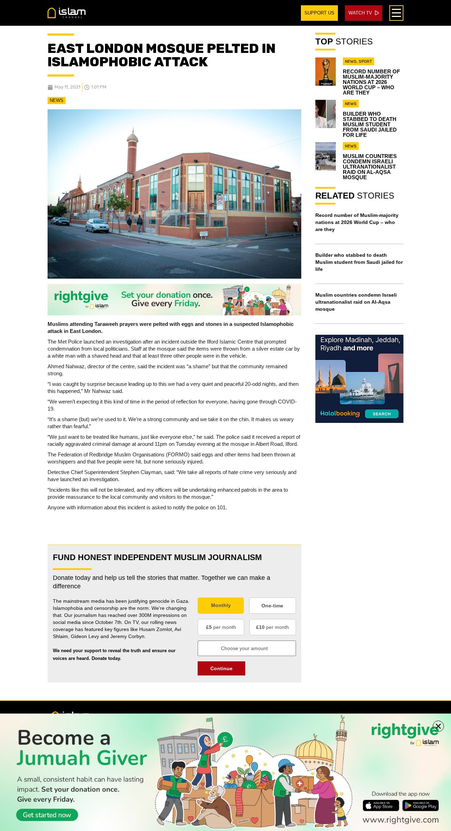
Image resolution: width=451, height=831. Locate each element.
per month (221, 627)
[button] (438, 726)
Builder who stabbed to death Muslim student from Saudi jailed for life (370, 124)
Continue (221, 668)
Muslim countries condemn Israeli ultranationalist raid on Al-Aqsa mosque (370, 166)
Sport (365, 61)
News (56, 100)
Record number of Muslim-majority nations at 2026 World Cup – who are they (371, 82)
